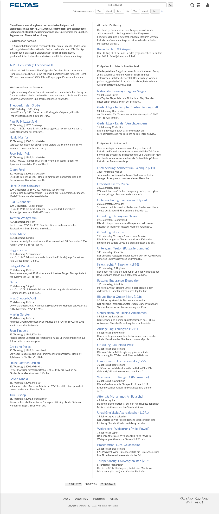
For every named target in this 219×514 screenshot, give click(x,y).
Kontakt (114, 499)
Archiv (66, 499)
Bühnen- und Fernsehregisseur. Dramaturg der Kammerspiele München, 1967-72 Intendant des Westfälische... (47, 191)
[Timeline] (198, 5)
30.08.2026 (91, 484)
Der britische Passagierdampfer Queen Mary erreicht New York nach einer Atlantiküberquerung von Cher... (127, 302)
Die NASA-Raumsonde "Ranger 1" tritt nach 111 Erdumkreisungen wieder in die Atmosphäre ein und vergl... (124, 384)
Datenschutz (81, 499)
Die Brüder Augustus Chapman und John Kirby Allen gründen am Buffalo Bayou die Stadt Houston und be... (126, 237)
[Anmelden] (207, 5)
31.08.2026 (107, 484)
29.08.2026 (75, 484)
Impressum (99, 499)
